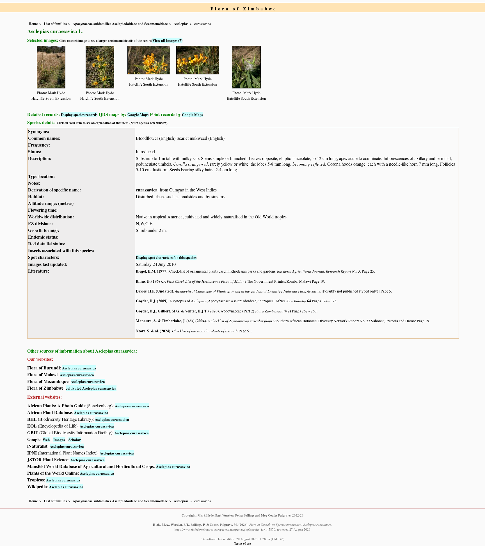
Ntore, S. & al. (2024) (153, 331)
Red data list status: (46, 243)
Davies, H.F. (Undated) (154, 291)
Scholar (74, 439)
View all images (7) (167, 40)
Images (59, 439)
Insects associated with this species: (61, 250)
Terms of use (242, 543)
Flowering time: (43, 210)
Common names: (44, 138)
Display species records (79, 114)
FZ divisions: (40, 223)
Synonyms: (38, 131)
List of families (55, 23)
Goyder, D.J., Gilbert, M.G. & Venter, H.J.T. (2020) (177, 311)
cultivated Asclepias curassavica (91, 388)
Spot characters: (43, 257)
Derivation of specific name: (54, 189)
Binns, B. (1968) (149, 281)
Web (46, 439)
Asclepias (181, 23)
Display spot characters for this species (166, 257)
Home (33, 23)
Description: (39, 158)
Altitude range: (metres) (51, 203)
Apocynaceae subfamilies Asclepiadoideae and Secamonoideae (120, 23)
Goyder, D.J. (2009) (152, 301)
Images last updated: (47, 264)
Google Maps (137, 114)
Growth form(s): (43, 230)
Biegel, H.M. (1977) (152, 271)
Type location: (41, 176)
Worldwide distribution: (51, 216)
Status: (34, 151)
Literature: (38, 271)
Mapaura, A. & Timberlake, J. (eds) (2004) (171, 321)
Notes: (34, 183)
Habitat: (36, 196)
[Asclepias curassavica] (51, 66)
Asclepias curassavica (79, 368)
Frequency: (39, 144)
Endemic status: (43, 237)
